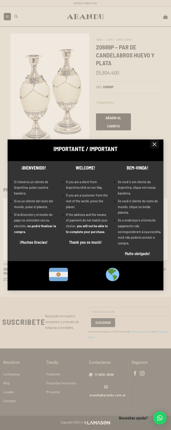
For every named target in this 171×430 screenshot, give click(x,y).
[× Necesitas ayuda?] (160, 418)
